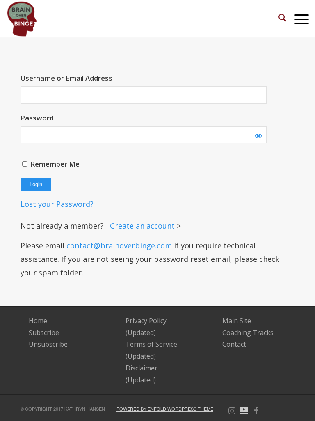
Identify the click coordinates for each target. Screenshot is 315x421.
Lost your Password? (57, 204)
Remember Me (54, 164)
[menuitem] (278, 18)
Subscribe (44, 332)
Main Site (236, 320)
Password (37, 118)
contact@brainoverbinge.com (119, 245)
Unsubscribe (48, 344)
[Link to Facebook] (256, 409)
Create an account (143, 226)
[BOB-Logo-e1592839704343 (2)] (22, 18)
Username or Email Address (66, 78)
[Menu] (297, 18)
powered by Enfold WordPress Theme (164, 408)
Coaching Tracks (248, 332)
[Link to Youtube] (244, 409)
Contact (234, 344)
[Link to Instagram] (232, 409)
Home (38, 320)
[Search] (278, 18)
